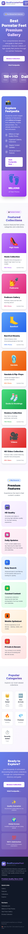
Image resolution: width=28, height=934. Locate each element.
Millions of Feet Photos (8, 909)
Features (4, 891)
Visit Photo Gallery (7, 911)
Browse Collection (14, 785)
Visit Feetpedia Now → (12, 162)
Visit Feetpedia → (14, 791)
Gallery (4, 888)
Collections (5, 894)
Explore (4, 897)
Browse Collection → (14, 58)
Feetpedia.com (6, 906)
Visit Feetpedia (14, 65)
